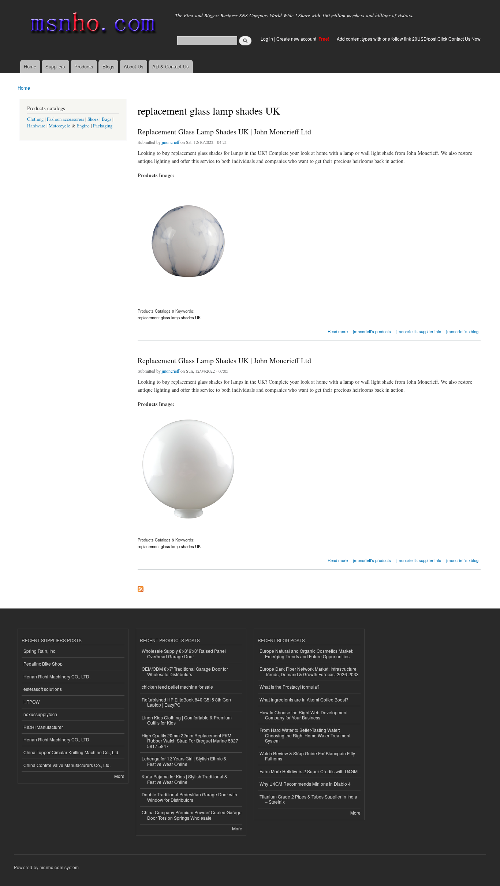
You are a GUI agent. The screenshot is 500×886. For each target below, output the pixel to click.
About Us (133, 66)
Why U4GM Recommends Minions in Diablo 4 (305, 784)
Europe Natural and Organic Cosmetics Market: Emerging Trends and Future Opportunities (306, 653)
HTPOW (31, 702)
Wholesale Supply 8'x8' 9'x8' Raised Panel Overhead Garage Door (184, 653)
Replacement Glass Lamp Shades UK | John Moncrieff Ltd (224, 132)
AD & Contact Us (170, 66)
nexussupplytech (40, 714)
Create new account (296, 39)
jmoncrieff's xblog (462, 331)
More (119, 776)
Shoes (92, 119)
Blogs (108, 66)
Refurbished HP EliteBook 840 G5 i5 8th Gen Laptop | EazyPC (186, 702)
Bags (106, 119)
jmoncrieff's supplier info (418, 331)
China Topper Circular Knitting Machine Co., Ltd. (71, 752)
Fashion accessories (65, 119)
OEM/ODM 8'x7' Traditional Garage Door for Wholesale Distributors (185, 671)
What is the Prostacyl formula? (290, 687)
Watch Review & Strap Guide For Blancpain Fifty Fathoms (307, 756)
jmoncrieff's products (372, 331)
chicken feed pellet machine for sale (177, 687)
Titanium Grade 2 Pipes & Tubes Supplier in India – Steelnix (308, 799)
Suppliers (55, 66)
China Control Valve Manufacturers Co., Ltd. (67, 765)
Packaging (102, 126)
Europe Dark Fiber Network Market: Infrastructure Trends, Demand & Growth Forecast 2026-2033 (309, 671)
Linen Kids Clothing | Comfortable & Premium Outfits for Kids (187, 720)
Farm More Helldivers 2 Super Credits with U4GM (309, 771)
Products (83, 66)
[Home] (91, 24)
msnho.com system (59, 867)
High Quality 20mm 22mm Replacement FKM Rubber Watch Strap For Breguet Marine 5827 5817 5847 (190, 740)
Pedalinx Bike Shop (43, 663)
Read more (338, 330)
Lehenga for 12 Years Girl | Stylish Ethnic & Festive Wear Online (184, 761)
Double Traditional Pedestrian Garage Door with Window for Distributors (189, 797)
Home (30, 66)
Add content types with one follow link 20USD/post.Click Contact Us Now (409, 39)
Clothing (35, 119)
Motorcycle (59, 126)
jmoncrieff (170, 142)
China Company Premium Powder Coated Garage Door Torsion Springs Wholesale (192, 814)
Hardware (36, 126)
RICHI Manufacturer (43, 727)
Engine (83, 126)
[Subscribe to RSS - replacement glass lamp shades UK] (140, 587)
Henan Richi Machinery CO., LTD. (56, 676)
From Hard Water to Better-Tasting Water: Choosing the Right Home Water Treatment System (305, 735)
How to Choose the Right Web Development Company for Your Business (303, 715)
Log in (267, 39)
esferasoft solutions (42, 689)
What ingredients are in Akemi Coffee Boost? (304, 699)
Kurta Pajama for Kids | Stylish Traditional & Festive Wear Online (184, 779)
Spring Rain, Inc (39, 651)
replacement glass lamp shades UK (169, 317)
